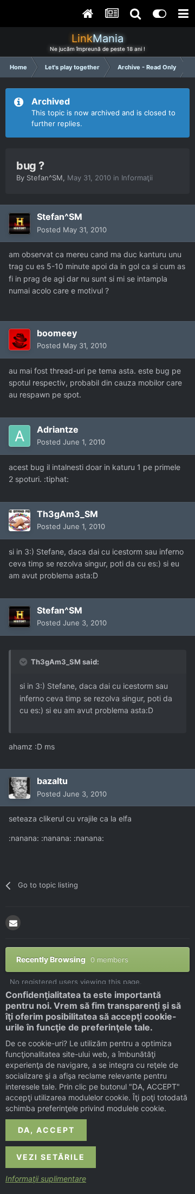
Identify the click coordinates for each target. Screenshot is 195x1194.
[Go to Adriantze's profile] (19, 436)
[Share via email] (13, 922)
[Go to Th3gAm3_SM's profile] (19, 520)
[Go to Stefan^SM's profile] (19, 223)
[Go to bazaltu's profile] (19, 788)
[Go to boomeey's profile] (19, 339)
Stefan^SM (45, 177)
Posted (72, 229)
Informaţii (137, 177)
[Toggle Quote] (24, 661)
